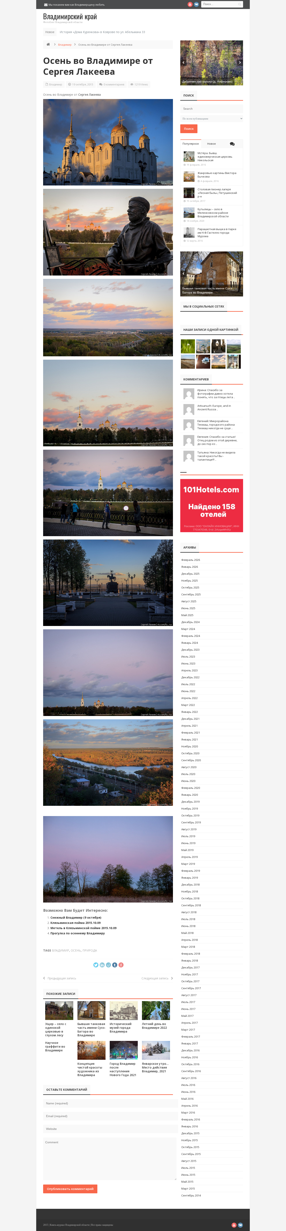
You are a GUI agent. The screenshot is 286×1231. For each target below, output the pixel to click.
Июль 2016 (188, 1085)
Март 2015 (188, 1188)
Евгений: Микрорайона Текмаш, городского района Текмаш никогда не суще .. (216, 424)
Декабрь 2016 (190, 1050)
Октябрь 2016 (190, 1064)
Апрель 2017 (189, 1023)
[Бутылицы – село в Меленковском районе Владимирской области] (189, 212)
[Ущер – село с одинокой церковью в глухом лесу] (59, 1010)
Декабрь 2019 (190, 801)
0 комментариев (114, 84)
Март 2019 (188, 864)
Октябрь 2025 (190, 587)
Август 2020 (188, 767)
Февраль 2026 (190, 560)
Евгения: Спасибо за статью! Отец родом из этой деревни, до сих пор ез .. (217, 440)
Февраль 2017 (190, 1036)
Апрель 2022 (189, 698)
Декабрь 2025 (190, 574)
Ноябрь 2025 (189, 580)
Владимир (65, 44)
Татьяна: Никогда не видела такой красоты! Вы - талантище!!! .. (216, 456)
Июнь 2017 (188, 1009)
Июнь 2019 (188, 843)
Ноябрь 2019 (189, 808)
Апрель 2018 (189, 940)
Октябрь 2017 (190, 981)
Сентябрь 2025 (191, 594)
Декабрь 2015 (190, 1133)
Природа (89, 950)
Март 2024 (188, 629)
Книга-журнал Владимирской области (69, 1224)
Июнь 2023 (188, 663)
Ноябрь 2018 (189, 891)
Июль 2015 (188, 1168)
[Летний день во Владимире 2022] (156, 1010)
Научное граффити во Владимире (55, 1046)
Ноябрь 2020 (189, 746)
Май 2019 (187, 850)
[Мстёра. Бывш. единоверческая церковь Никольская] (189, 156)
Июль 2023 (188, 656)
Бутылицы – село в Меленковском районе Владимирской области (213, 212)
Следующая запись (156, 978)
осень (76, 950)
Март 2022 (188, 705)
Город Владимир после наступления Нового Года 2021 (123, 1069)
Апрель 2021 (189, 726)
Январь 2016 (189, 1126)
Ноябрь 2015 (189, 1140)
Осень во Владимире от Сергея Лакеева (98, 65)
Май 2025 (187, 615)
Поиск (189, 128)
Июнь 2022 (188, 691)
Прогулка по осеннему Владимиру (77, 933)
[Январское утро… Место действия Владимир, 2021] (156, 1050)
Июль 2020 (188, 774)
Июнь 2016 (188, 1092)
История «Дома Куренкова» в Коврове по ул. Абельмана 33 (102, 32)
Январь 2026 (189, 567)
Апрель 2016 (189, 1105)
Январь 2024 (189, 643)
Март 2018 (188, 947)
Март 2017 (188, 1029)
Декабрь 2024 (190, 622)
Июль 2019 (188, 836)
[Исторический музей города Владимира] (124, 1010)
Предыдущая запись (60, 978)
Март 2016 (188, 1112)
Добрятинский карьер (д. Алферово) (207, 81)
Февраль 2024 (190, 636)
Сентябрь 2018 (191, 905)
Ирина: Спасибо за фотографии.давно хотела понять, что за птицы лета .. (216, 393)
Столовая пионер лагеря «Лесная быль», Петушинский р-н (217, 192)
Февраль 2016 (190, 1119)
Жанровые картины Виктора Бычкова (217, 174)
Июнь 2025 (188, 608)
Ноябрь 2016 (189, 1057)
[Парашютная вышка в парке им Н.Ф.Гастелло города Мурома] (189, 232)
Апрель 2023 (189, 670)
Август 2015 (188, 1161)
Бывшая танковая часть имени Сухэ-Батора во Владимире (91, 1029)
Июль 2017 (188, 1002)
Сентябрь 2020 (191, 760)
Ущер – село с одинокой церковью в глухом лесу (55, 1029)
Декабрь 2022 (190, 677)
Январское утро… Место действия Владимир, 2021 (155, 1067)
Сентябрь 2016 (191, 1071)
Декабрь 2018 (190, 884)
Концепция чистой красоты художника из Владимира (89, 1069)
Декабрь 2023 (190, 650)
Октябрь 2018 (190, 898)
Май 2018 (187, 933)
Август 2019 (188, 829)
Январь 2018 (189, 960)
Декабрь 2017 (190, 967)
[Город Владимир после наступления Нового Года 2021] (124, 1050)
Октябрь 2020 (190, 753)
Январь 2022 (189, 712)
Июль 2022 (188, 684)
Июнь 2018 (188, 926)
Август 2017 (188, 995)
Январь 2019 (189, 877)
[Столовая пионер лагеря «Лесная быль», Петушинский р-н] (189, 193)
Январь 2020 (189, 795)
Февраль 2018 (190, 953)
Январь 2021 (189, 739)
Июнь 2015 (188, 1175)
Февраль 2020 (190, 788)
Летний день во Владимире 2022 (154, 1026)
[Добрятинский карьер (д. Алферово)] (211, 62)
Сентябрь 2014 (191, 1195)
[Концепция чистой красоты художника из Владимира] (91, 1050)
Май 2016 (187, 1099)
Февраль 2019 (190, 871)
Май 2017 (187, 1016)
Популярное (191, 144)
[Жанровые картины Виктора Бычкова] (189, 176)
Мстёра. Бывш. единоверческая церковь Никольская (215, 156)
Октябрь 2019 (190, 815)
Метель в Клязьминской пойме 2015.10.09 (83, 928)
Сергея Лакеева (89, 95)
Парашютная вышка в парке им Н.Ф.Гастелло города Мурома (217, 232)
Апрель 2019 (189, 857)
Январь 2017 (189, 1043)
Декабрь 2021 (190, 719)
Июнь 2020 (188, 781)
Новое (211, 144)
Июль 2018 (188, 919)
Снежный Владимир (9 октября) (75, 917)
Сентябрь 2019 (191, 822)
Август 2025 (188, 601)
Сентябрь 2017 (191, 988)
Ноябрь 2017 (189, 974)
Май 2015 (187, 1181)
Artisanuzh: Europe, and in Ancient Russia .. (214, 407)
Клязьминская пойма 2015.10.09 (75, 923)
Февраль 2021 (190, 732)
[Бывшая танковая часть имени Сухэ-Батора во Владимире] (91, 1010)
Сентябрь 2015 (191, 1154)
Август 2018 (188, 912)
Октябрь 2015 (190, 1147)
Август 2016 (188, 1078)
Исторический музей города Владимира (120, 1027)
